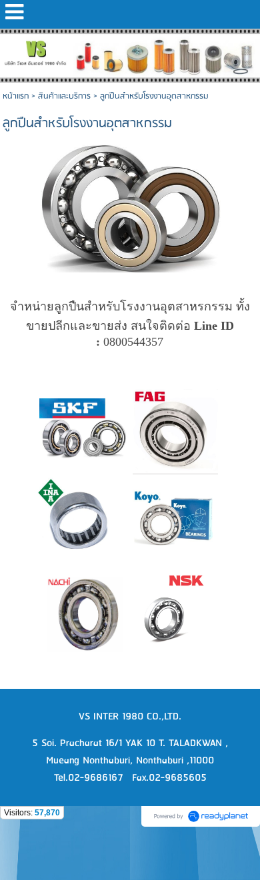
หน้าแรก (16, 96)
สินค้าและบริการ (64, 96)
